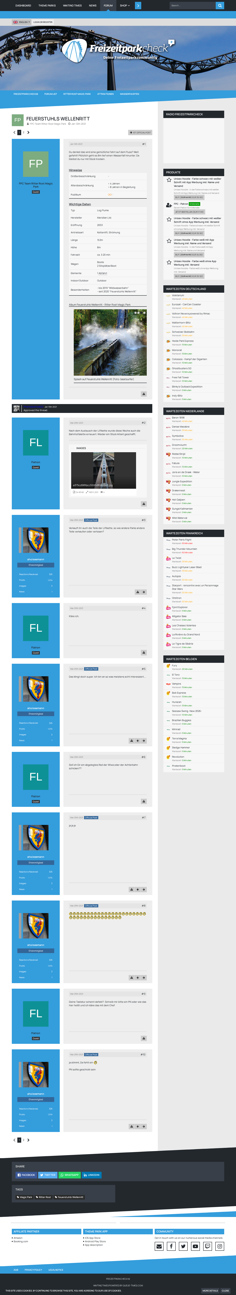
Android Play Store (95, 1241)
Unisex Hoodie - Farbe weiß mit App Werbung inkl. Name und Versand (194, 241)
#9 (143, 994)
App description (94, 1244)
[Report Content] (144, 394)
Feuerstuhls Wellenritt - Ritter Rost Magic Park (104, 304)
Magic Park (26, 1197)
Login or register (42, 22)
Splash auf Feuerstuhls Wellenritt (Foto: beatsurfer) (99, 379)
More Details (210, 1290)
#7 (143, 817)
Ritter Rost (45, 1197)
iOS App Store (92, 1237)
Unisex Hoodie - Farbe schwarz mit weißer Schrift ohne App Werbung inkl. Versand (197, 220)
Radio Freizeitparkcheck (184, 114)
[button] (193, 5)
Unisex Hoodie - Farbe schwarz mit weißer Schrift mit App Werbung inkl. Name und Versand (197, 182)
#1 (143, 144)
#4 (143, 608)
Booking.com (21, 1241)
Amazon (18, 1237)
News (21, 591)
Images (22, 585)
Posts (22, 580)
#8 (143, 905)
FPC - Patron (181, 203)
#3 (143, 520)
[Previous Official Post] (138, 740)
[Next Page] (28, 132)
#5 (143, 669)
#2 (143, 422)
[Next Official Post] (144, 592)
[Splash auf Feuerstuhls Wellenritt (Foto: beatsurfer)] (115, 342)
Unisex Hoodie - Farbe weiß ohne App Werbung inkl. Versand (195, 262)
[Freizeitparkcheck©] (118, 50)
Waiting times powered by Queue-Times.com (118, 1285)
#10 (142, 1054)
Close (225, 1290)
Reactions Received (28, 574)
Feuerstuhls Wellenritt (70, 1197)
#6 (143, 757)
